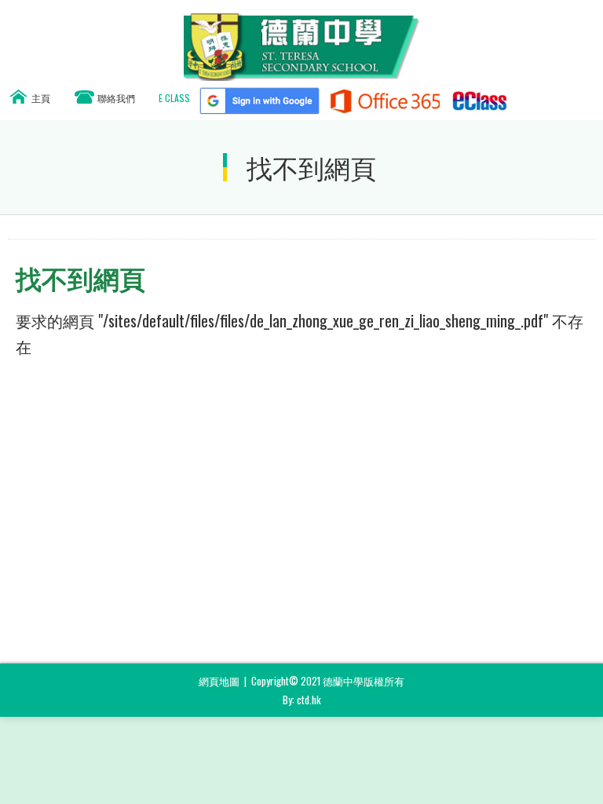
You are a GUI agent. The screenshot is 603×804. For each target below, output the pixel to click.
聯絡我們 (116, 97)
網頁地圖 (219, 681)
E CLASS (174, 97)
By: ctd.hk (302, 699)
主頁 (40, 97)
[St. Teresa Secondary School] (301, 75)
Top (598, 769)
